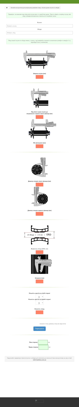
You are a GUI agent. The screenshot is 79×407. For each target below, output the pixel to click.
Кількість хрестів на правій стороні (39, 299)
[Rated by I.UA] (39, 401)
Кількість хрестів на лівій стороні (39, 293)
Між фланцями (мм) (39, 143)
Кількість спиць (40, 309)
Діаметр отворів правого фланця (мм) (39, 210)
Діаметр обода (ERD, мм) (40, 249)
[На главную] (7, 8)
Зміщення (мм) (39, 278)
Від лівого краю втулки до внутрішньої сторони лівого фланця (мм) (39, 112)
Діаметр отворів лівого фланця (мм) (39, 181)
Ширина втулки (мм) (39, 73)
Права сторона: (33, 347)
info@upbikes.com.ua (39, 360)
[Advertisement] (39, 378)
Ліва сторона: (33, 342)
